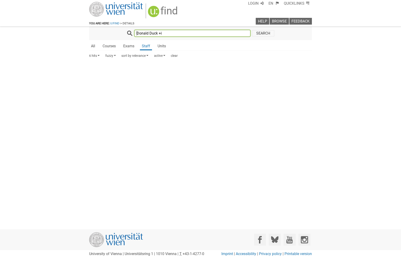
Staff (146, 46)
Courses (109, 46)
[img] (163, 13)
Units (162, 46)
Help (262, 21)
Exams (128, 46)
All (93, 46)
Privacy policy (270, 254)
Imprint (227, 254)
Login (253, 3)
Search (263, 33)
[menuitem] (273, 3)
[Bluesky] (275, 240)
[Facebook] (260, 240)
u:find (115, 23)
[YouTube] (289, 240)
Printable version (298, 254)
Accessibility (246, 254)
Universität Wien (105, 4)
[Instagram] (304, 240)
